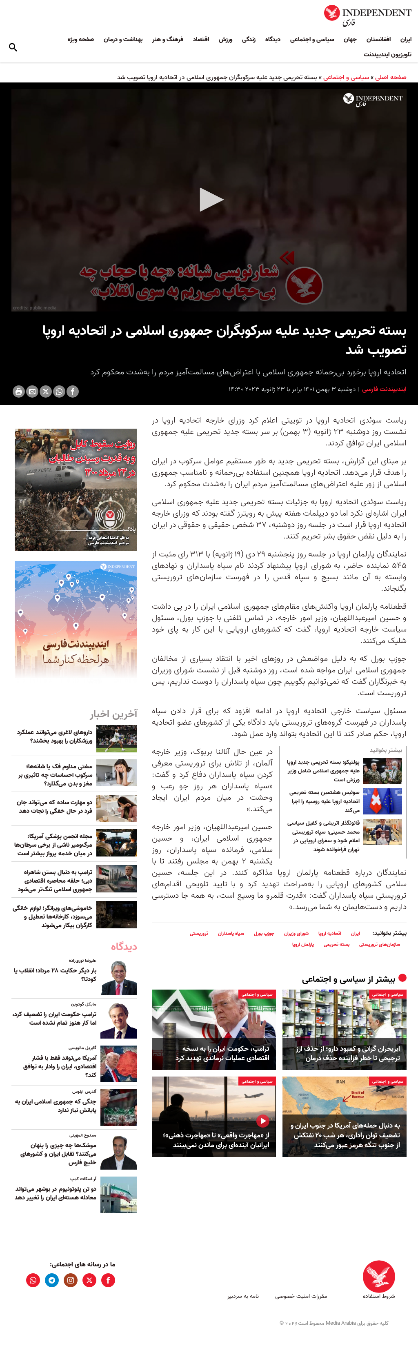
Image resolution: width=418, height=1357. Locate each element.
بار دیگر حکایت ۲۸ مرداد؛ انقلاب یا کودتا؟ (55, 975)
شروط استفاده (379, 1296)
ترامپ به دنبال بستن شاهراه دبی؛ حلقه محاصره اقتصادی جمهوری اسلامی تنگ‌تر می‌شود (55, 881)
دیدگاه (272, 39)
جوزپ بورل (264, 933)
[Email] (32, 391)
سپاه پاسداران (231, 933)
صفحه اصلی (391, 77)
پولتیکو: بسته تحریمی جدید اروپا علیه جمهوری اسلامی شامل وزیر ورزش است (323, 771)
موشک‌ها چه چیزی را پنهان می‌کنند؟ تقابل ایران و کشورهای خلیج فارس (58, 1154)
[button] (209, 200)
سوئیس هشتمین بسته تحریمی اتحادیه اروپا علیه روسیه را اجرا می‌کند (324, 801)
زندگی (249, 39)
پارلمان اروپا (303, 944)
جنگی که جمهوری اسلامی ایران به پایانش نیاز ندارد (55, 1106)
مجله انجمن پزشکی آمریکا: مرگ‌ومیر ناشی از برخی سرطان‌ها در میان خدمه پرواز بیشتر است (53, 845)
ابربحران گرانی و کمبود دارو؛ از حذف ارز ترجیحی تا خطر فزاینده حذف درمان (348, 1054)
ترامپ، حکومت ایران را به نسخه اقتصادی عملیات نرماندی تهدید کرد (222, 1054)
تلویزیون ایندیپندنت (387, 55)
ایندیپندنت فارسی (383, 389)
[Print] (19, 391)
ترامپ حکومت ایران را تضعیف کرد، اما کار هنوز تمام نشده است (54, 1019)
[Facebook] (73, 391)
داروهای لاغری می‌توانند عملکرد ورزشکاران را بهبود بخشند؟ (54, 736)
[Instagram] (71, 1280)
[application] (209, 200)
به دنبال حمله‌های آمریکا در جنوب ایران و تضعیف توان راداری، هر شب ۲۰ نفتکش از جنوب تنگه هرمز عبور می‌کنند (345, 1135)
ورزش (225, 39)
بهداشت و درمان (123, 39)
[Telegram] (52, 1280)
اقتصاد (201, 39)
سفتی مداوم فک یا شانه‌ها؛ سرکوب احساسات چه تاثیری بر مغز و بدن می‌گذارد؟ (55, 775)
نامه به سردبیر (243, 1296)
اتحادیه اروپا (329, 933)
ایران (405, 39)
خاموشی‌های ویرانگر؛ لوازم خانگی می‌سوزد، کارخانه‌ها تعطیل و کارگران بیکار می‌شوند (52, 916)
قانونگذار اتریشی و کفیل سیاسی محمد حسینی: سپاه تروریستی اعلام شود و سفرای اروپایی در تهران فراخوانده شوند (323, 836)
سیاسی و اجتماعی (312, 39)
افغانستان (379, 39)
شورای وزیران (296, 933)
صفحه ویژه (81, 39)
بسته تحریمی (336, 944)
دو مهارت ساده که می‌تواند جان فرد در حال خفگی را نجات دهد (54, 807)
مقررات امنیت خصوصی (301, 1296)
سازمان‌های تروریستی (379, 944)
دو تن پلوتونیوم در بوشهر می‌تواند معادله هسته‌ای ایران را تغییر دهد (55, 1193)
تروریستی (199, 933)
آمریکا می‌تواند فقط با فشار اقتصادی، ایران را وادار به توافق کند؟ (59, 1066)
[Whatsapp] (59, 391)
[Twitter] (46, 391)
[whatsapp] (33, 1280)
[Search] (13, 47)
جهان (350, 39)
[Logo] (372, 100)
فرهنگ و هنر (167, 39)
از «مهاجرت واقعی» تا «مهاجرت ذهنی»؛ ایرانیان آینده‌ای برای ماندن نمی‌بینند (216, 1140)
